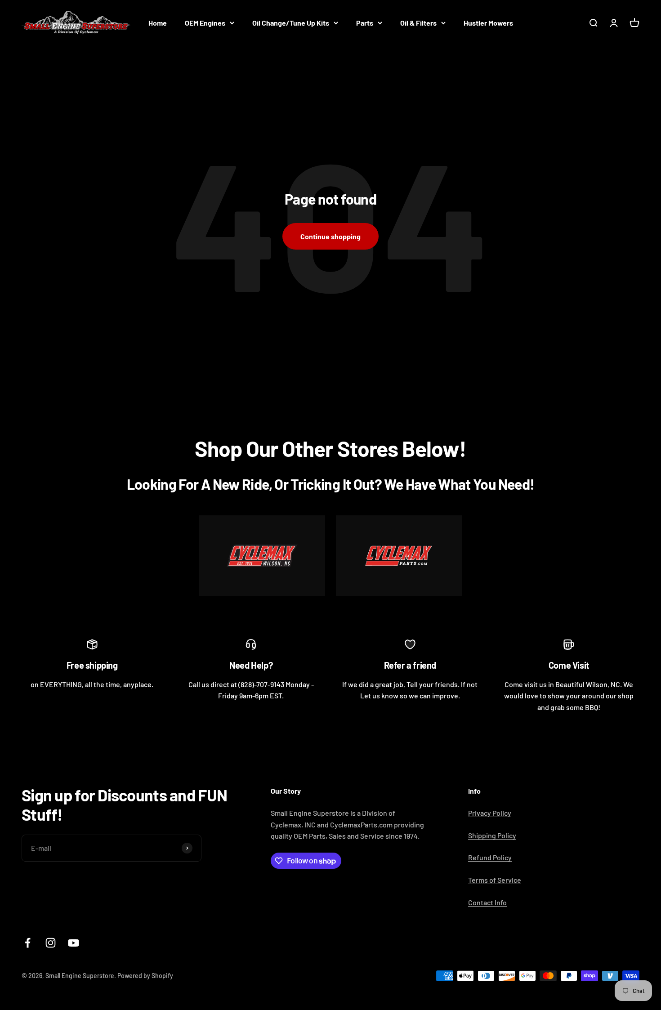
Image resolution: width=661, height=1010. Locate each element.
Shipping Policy (492, 835)
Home (157, 22)
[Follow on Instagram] (51, 943)
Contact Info (487, 902)
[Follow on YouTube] (73, 943)
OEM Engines (205, 22)
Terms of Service (494, 880)
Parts (364, 22)
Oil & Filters (418, 22)
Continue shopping (330, 236)
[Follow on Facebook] (28, 943)
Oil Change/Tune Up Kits (290, 22)
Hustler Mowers (488, 22)
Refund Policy (490, 857)
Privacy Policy (489, 813)
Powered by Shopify (145, 975)
